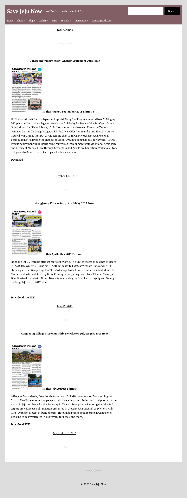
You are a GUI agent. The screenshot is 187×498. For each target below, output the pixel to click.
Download (17, 159)
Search (172, 11)
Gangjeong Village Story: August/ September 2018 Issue (65, 60)
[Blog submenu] (35, 20)
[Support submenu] (70, 20)
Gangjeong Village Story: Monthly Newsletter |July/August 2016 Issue (65, 333)
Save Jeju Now (24, 11)
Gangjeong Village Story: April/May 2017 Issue (64, 203)
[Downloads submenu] (87, 20)
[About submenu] (24, 20)
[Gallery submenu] (47, 20)
